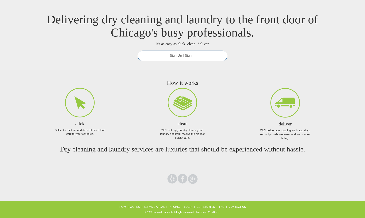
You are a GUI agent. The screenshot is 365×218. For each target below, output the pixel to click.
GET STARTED (206, 206)
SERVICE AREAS (154, 206)
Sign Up (176, 55)
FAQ (222, 206)
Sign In (190, 55)
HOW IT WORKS (129, 206)
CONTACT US (237, 206)
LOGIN (188, 206)
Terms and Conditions (208, 212)
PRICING (174, 206)
